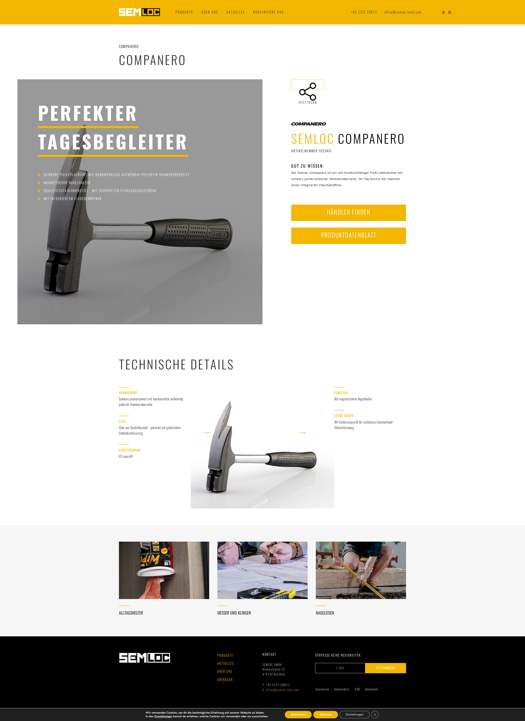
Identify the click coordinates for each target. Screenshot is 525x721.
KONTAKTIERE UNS (268, 12)
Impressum (322, 689)
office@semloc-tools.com (403, 12)
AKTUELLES (235, 12)
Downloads (371, 689)
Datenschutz (342, 689)
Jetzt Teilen (307, 84)
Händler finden (349, 211)
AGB (357, 689)
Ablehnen (326, 714)
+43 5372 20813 (364, 12)
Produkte (184, 12)
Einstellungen (163, 716)
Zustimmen (298, 714)
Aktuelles (225, 663)
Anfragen (225, 679)
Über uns (209, 12)
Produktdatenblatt (348, 234)
